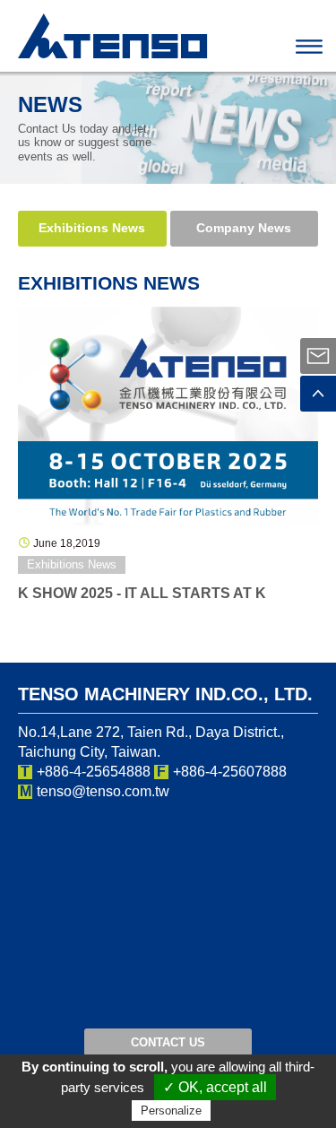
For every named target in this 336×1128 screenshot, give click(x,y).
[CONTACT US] (318, 356)
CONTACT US (168, 1042)
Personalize (171, 1110)
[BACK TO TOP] (318, 394)
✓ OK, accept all (215, 1087)
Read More (168, 415)
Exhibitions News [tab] (92, 228)
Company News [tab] (243, 228)
